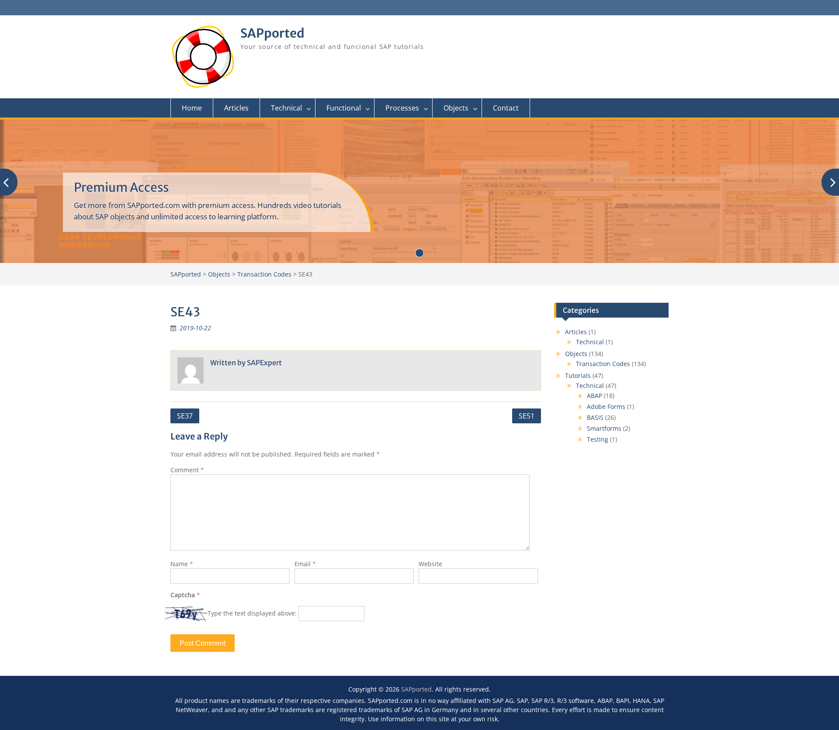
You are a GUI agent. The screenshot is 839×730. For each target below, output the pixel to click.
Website (430, 564)
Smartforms (604, 428)
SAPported (272, 33)
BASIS (595, 417)
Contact (506, 108)
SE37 (185, 416)
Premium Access (121, 187)
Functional (343, 108)
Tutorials (578, 375)
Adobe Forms (606, 406)
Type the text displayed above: (252, 613)
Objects (456, 108)
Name (181, 564)
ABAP (594, 395)
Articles (236, 108)
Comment (187, 470)
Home (192, 108)
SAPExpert (264, 362)
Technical (286, 108)
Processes (402, 108)
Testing (597, 439)
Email (305, 564)
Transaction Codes (603, 364)
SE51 (526, 416)
